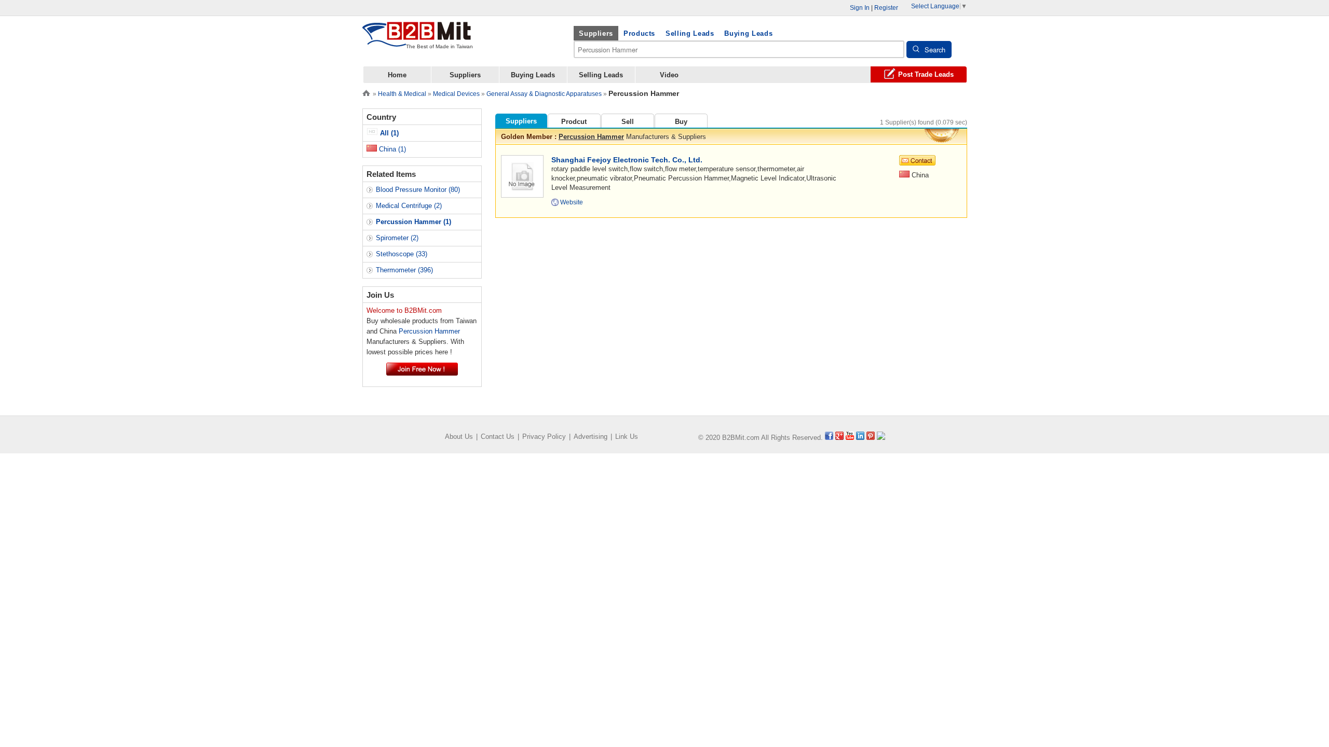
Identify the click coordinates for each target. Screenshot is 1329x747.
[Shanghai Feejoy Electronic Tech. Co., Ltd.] (522, 175)
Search (935, 49)
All (388, 133)
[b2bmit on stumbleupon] (881, 437)
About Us (459, 436)
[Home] (366, 92)
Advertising (590, 436)
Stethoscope (401, 254)
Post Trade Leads (926, 74)
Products (639, 33)
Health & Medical (402, 94)
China (391, 149)
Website (571, 202)
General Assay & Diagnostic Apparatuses (544, 94)
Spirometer (397, 238)
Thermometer (404, 270)
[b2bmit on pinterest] (870, 437)
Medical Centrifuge (409, 206)
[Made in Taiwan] (416, 41)
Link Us (626, 436)
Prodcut (574, 122)
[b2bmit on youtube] (850, 437)
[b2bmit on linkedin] (860, 437)
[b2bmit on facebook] (829, 437)
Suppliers (596, 33)
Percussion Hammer (591, 137)
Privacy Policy (544, 436)
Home (397, 75)
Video (669, 75)
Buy (681, 122)
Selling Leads (690, 33)
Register (886, 8)
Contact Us (497, 436)
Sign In (860, 8)
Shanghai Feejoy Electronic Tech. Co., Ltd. (626, 160)
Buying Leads (748, 33)
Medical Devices (456, 94)
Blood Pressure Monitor (418, 189)
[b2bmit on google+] (839, 437)
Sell (627, 122)
